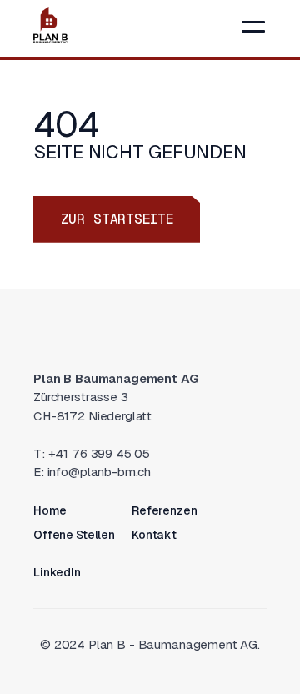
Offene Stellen (74, 534)
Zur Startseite (117, 219)
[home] (50, 25)
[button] (253, 27)
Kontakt (154, 534)
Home (49, 510)
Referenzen (165, 510)
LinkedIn (57, 572)
